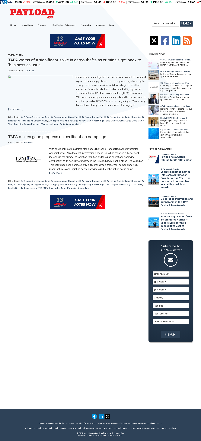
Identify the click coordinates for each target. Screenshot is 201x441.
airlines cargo (71, 120)
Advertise (100, 25)
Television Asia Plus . (115, 435)
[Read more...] (15, 109)
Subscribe (86, 25)
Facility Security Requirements (22, 188)
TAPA (45, 188)
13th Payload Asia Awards (64, 25)
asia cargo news (102, 120)
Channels (42, 25)
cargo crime (131, 120)
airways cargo (86, 120)
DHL (140, 184)
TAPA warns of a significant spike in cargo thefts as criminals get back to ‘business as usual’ (74, 62)
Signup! (170, 335)
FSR (40, 188)
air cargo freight (73, 117)
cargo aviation (118, 120)
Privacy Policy (119, 433)
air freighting (24, 120)
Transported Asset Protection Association (61, 124)
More (112, 25)
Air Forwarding (88, 117)
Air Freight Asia (114, 117)
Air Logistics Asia (39, 120)
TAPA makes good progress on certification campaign (57, 137)
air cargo (45, 117)
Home (13, 25)
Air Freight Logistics (131, 117)
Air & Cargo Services (30, 117)
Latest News (27, 25)
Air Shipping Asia (56, 120)
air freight (101, 117)
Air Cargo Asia (57, 117)
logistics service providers (27, 124)
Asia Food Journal (96, 435)
